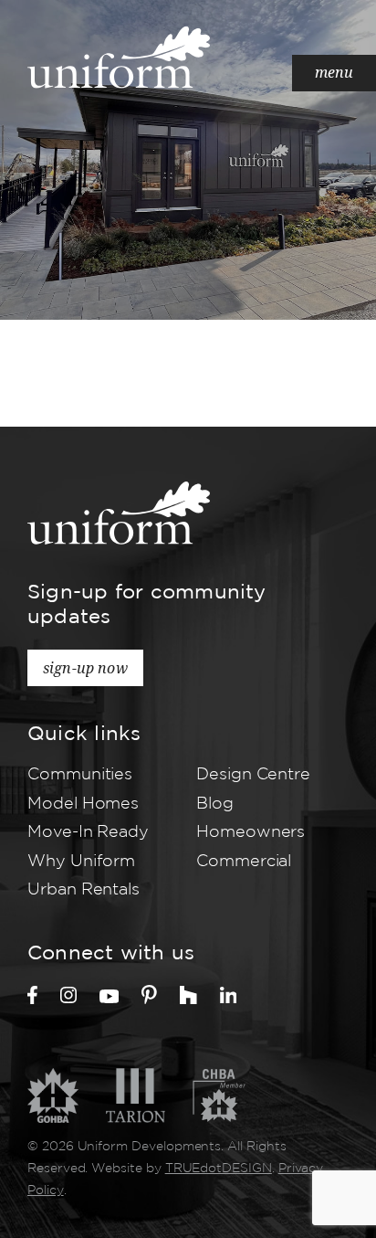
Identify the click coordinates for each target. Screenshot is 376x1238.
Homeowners (250, 832)
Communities (79, 774)
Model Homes (83, 804)
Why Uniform (81, 861)
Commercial (243, 861)
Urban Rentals (83, 890)
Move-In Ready (88, 832)
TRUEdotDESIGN (218, 1168)
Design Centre (253, 774)
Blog (215, 804)
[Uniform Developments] (118, 57)
